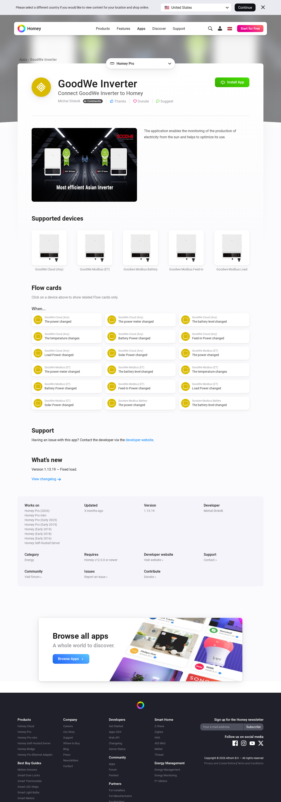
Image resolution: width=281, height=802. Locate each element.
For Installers (117, 790)
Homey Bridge (26, 749)
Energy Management (167, 769)
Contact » (210, 560)
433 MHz (160, 743)
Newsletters (70, 760)
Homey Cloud (26, 726)
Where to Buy (71, 743)
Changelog (115, 743)
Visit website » (153, 560)
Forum (113, 769)
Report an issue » (96, 577)
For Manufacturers (120, 796)
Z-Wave (159, 726)
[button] (196, 7)
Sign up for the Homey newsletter (238, 720)
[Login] (220, 28)
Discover (159, 29)
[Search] (210, 28)
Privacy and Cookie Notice (219, 763)
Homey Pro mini (27, 737)
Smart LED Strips (28, 786)
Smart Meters (26, 798)
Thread (159, 754)
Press (66, 754)
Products (103, 29)
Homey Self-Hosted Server (34, 743)
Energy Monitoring (166, 775)
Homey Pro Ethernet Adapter (35, 754)
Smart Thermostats (30, 781)
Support (179, 29)
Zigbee (159, 732)
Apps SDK (115, 732)
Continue (245, 7)
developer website (139, 440)
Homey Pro (24, 732)
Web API (114, 737)
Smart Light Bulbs (29, 792)
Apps (141, 29)
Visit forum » (33, 577)
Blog (66, 749)
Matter (159, 749)
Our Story (69, 732)
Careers (68, 726)
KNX (157, 737)
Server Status (117, 749)
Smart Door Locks (29, 775)
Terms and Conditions (250, 763)
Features (123, 29)
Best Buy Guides (29, 763)
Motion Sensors (27, 769)
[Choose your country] (230, 28)
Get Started (116, 726)
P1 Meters (161, 781)
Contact (68, 766)
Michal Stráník (213, 510)
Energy (29, 560)
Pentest (114, 775)
